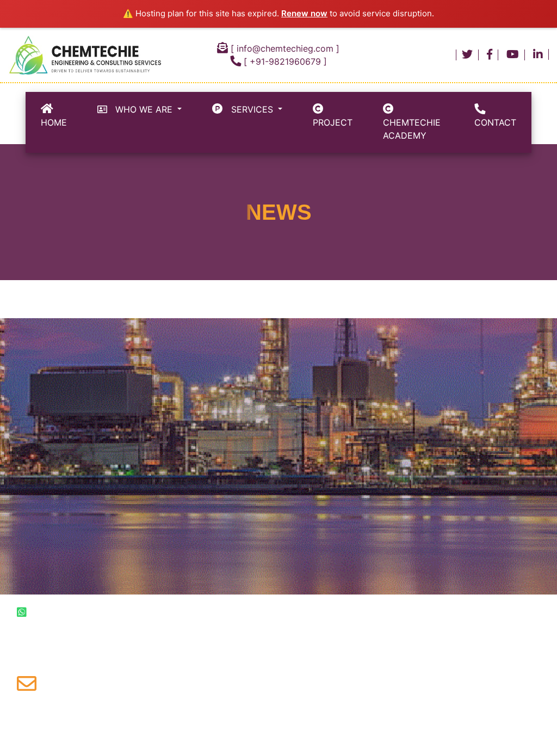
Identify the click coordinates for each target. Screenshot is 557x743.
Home (54, 116)
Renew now (304, 13)
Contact (495, 116)
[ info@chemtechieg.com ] (283, 48)
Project (332, 116)
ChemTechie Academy (412, 122)
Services (249, 109)
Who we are (141, 109)
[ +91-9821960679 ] (284, 61)
